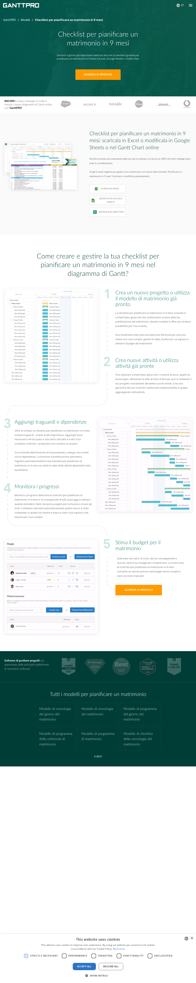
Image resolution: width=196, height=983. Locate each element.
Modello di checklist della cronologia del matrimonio (138, 739)
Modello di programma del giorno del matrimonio (140, 714)
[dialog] (98, 958)
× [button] (191, 938)
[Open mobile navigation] (190, 5)
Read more (119, 948)
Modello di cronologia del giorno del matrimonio (55, 714)
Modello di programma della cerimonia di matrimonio (55, 739)
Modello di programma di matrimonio (97, 736)
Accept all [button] (84, 966)
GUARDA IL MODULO (98, 74)
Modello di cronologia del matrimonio (97, 711)
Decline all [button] (111, 966)
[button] (98, 975)
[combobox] (186, 938)
